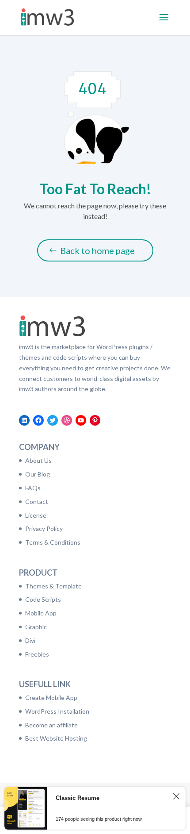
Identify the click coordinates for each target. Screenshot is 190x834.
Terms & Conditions (52, 542)
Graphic (36, 626)
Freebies (37, 654)
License (35, 515)
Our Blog (37, 474)
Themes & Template (53, 586)
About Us (38, 460)
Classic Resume (77, 798)
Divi (30, 640)
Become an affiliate (51, 725)
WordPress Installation (57, 711)
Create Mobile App (51, 697)
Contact (36, 501)
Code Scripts (43, 599)
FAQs (33, 488)
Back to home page (97, 250)
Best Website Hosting (56, 738)
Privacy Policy (44, 528)
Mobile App (41, 613)
